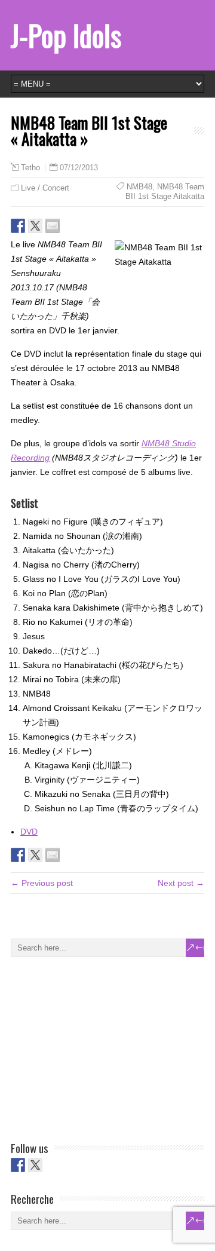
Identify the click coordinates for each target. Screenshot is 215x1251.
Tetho (30, 168)
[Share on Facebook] (18, 226)
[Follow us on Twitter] (35, 1165)
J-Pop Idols (66, 35)
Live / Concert (45, 187)
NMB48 (139, 186)
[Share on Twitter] (35, 226)
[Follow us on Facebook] (18, 1165)
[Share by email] (52, 226)
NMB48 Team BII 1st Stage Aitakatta (164, 191)
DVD (29, 831)
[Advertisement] (100, 1046)
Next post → (181, 883)
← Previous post (42, 883)
